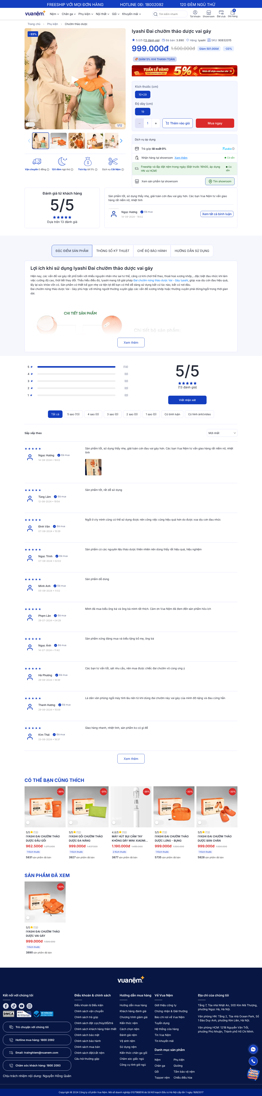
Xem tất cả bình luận (217, 214)
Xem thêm (181, 157)
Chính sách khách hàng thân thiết (95, 1029)
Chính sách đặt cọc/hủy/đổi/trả (93, 1023)
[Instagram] (29, 1006)
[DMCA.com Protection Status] (8, 1013)
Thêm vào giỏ (180, 123)
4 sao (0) (93, 414)
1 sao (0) (151, 414)
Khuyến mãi (130, 14)
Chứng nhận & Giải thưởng (171, 1011)
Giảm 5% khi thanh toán (156, 59)
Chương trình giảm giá (133, 1017)
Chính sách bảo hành (87, 1040)
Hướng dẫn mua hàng (133, 1005)
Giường (178, 1065)
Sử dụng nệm (128, 1046)
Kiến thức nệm (129, 1023)
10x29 (143, 94)
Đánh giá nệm (128, 1035)
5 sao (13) (73, 414)
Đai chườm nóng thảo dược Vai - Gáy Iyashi (160, 280)
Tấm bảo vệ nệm (184, 1071)
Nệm (53, 14)
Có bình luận (172, 414)
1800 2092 (47, 1040)
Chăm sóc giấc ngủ (132, 1058)
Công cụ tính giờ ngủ (133, 1064)
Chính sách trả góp (86, 1017)
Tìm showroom (221, 181)
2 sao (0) (132, 414)
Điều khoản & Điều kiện (88, 1005)
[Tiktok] (14, 1006)
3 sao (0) (112, 414)
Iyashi (201, 40)
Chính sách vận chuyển (89, 1011)
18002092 (154, 4)
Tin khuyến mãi (164, 1040)
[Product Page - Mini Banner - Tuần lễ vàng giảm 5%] (184, 71)
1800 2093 (54, 1065)
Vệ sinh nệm (127, 1040)
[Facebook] (6, 1006)
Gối (114, 14)
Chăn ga (67, 14)
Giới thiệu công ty (165, 1005)
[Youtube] (22, 1006)
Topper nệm (162, 1077)
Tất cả (55, 414)
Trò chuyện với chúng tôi (32, 1027)
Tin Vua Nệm (163, 1035)
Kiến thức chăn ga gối (133, 1052)
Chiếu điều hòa (183, 1077)
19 (142, 111)
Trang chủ (34, 24)
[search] (155, 14)
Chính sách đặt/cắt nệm (89, 1052)
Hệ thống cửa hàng (167, 1029)
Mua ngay (215, 123)
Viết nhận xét (187, 400)
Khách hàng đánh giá (133, 1011)
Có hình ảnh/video (199, 414)
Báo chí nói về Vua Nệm (170, 1017)
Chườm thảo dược (76, 24)
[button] (121, 141)
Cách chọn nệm (129, 1029)
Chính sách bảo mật (86, 1035)
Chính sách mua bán (87, 1046)
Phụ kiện (84, 14)
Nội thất (101, 14)
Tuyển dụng (162, 1023)
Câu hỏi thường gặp (86, 1058)
